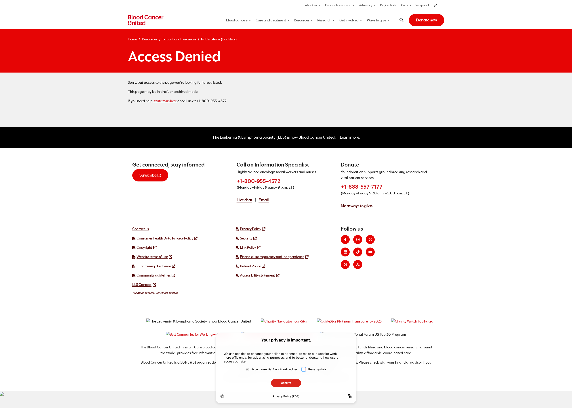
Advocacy (365, 5)
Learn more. (350, 137)
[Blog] (357, 264)
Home (132, 39)
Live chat (244, 199)
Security (246, 238)
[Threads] (345, 264)
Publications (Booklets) (219, 39)
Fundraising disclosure (154, 266)
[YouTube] (370, 252)
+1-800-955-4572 (258, 181)
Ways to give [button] (376, 20)
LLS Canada (141, 284)
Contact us (140, 229)
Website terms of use (152, 256)
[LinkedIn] (345, 252)
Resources (149, 39)
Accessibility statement (257, 275)
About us (311, 5)
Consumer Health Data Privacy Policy (165, 238)
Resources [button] (301, 20)
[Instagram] (357, 239)
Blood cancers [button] (237, 20)
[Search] (401, 20)
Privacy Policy (250, 229)
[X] (370, 239)
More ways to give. (357, 205)
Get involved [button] (349, 20)
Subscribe (147, 175)
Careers (406, 5)
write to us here (165, 101)
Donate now (426, 20)
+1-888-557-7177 (361, 186)
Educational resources (179, 39)
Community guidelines (153, 275)
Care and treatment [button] (271, 20)
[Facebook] (345, 239)
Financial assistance (338, 5)
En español (421, 5)
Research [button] (324, 20)
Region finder (388, 5)
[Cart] (435, 5)
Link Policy (248, 247)
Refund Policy (250, 266)
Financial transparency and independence (272, 256)
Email (264, 199)
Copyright (144, 247)
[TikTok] (357, 252)
